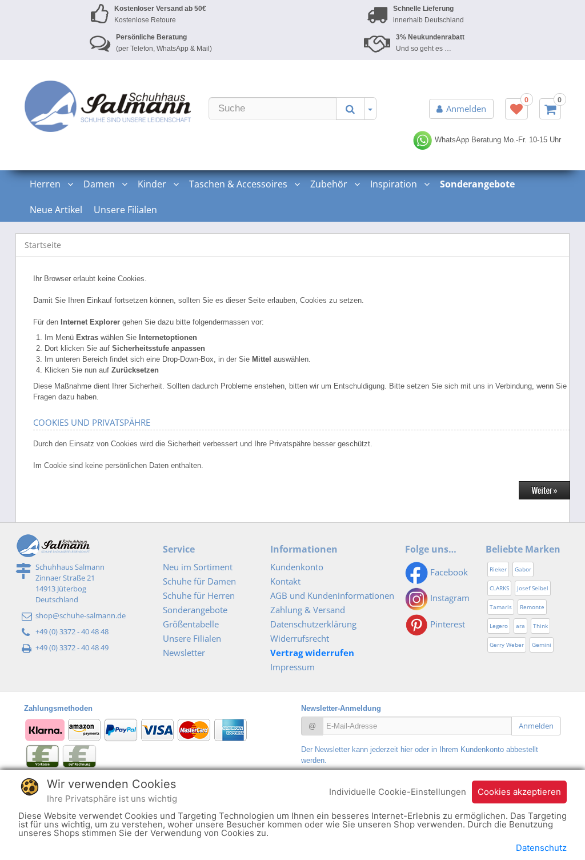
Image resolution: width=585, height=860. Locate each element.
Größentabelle (191, 624)
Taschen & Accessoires (239, 184)
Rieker (498, 569)
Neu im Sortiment (198, 567)
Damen (100, 184)
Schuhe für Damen (199, 581)
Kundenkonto (296, 567)
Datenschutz (541, 847)
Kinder (153, 184)
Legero (499, 626)
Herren (46, 184)
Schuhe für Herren (199, 595)
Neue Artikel (56, 209)
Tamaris (501, 607)
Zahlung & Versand (307, 609)
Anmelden (466, 108)
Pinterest (446, 624)
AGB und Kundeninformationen (332, 595)
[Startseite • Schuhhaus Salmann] (107, 106)
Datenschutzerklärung (313, 624)
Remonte (532, 607)
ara (520, 626)
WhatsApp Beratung (466, 139)
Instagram (449, 597)
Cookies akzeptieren (519, 791)
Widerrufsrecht (299, 638)
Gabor (523, 569)
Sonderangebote (195, 609)
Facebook (448, 572)
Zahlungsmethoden (58, 708)
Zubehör (330, 184)
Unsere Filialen (125, 209)
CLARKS (499, 588)
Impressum (292, 667)
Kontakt (285, 581)
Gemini (541, 645)
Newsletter (184, 652)
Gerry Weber (507, 645)
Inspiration (394, 184)
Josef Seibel (532, 588)
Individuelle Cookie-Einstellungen (397, 791)
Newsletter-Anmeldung (341, 708)
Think (540, 626)
